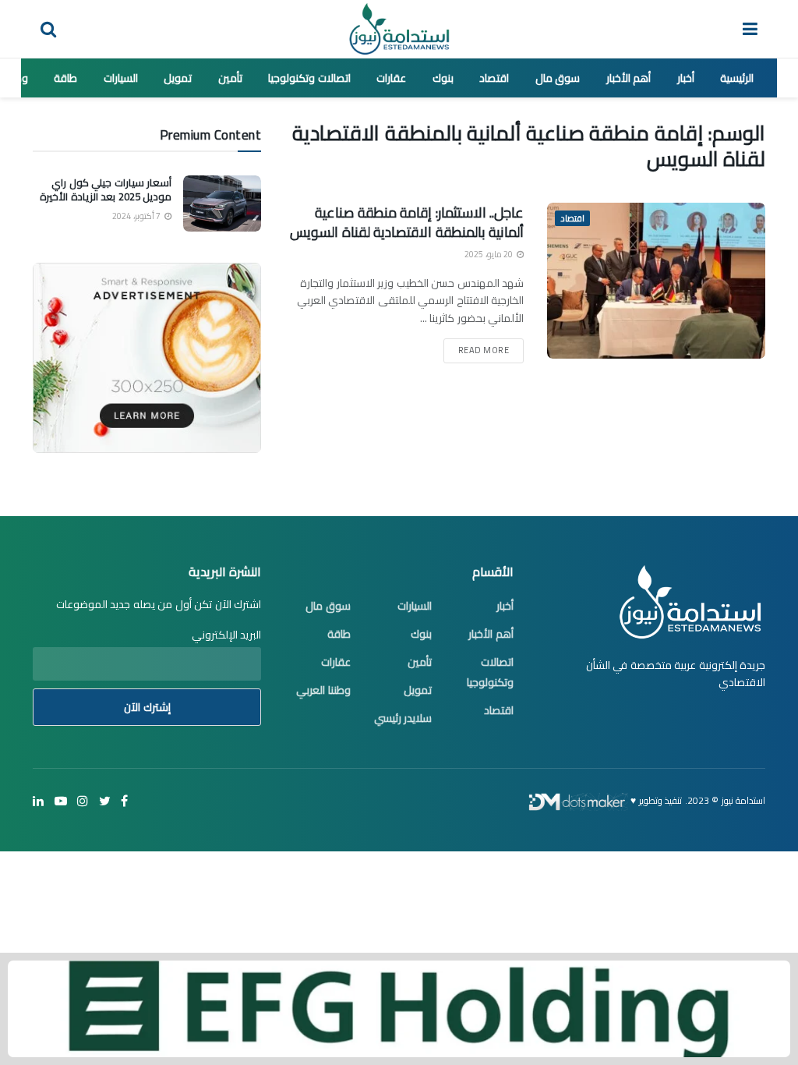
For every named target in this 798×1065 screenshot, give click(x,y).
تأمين (230, 78)
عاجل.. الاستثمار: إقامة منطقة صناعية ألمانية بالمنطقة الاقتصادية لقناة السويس (407, 222)
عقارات (391, 78)
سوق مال (558, 78)
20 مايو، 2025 (489, 254)
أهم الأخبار (628, 78)
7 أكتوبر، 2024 (137, 216)
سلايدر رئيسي (403, 718)
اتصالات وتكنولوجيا (309, 78)
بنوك (443, 78)
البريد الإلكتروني (226, 634)
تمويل (178, 78)
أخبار (685, 78)
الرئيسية (737, 78)
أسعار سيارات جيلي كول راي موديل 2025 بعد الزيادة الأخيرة (105, 189)
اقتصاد (494, 78)
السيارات (121, 78)
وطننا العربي (323, 690)
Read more (484, 350)
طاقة (65, 78)
